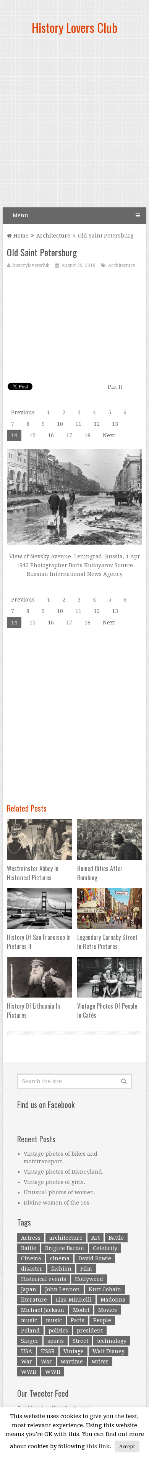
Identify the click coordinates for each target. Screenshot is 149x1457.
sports (55, 1341)
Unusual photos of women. (60, 1192)
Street (80, 1341)
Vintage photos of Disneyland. (64, 1172)
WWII (28, 1372)
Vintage (73, 1351)
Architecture (53, 236)
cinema (60, 1258)
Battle (116, 1238)
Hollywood (89, 1279)
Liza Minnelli (74, 1300)
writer (100, 1361)
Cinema (31, 1258)
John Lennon (62, 1289)
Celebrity (105, 1248)
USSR (48, 1351)
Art (95, 1238)
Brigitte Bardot (64, 1248)
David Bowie (94, 1258)
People (102, 1320)
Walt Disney (108, 1351)
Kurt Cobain (105, 1289)
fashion (61, 1269)
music (29, 1320)
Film (86, 1269)
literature (34, 1300)
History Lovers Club (74, 27)
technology (111, 1341)
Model (81, 1310)
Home (20, 236)
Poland (30, 1331)
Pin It (115, 387)
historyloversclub (31, 265)
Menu (20, 215)
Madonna (113, 1300)
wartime (72, 1361)
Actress (30, 1238)
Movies (107, 1310)
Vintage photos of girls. (54, 1182)
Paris (77, 1320)
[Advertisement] (74, 124)
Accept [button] (127, 1446)
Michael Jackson (42, 1310)
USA (26, 1351)
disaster (31, 1269)
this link (98, 1446)
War (26, 1361)
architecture (66, 1238)
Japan (28, 1289)
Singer (30, 1341)
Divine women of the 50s (56, 1203)
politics (58, 1331)
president (90, 1331)
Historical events (43, 1279)
